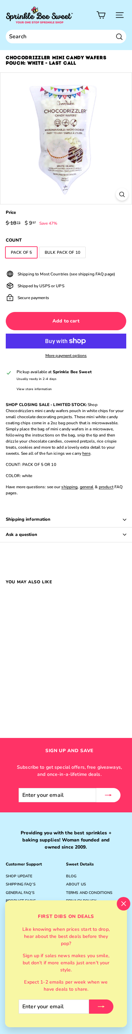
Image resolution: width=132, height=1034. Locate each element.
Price (11, 212)
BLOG (71, 876)
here (86, 453)
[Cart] (101, 15)
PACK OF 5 (21, 252)
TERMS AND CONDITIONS (89, 892)
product (106, 487)
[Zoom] (122, 194)
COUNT (14, 240)
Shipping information (28, 519)
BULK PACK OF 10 (62, 252)
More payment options (66, 355)
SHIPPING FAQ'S (21, 884)
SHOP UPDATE (19, 876)
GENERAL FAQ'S (20, 892)
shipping (69, 487)
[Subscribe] (101, 1006)
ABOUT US (76, 884)
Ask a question (21, 535)
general (87, 487)
